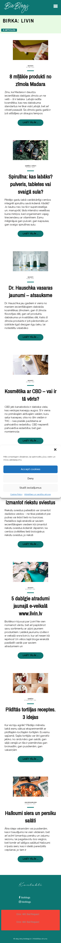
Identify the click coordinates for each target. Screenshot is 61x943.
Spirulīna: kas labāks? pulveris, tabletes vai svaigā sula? (31, 184)
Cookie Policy (16, 494)
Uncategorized (31, 802)
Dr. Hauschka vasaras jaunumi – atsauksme (31, 291)
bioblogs (25, 897)
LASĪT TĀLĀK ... (30, 122)
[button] (56, 450)
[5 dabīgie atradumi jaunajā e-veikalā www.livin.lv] (30, 572)
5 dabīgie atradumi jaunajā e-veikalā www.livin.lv (31, 606)
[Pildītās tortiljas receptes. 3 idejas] (30, 683)
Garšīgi (28, 166)
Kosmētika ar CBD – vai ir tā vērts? (30, 395)
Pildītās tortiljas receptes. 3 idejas (31, 713)
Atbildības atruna (40, 939)
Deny (30, 478)
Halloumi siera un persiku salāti (30, 816)
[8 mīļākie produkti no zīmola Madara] (30, 50)
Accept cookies (30, 469)
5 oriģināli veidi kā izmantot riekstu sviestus (30, 498)
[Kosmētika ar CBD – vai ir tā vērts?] (30, 365)
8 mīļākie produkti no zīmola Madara (30, 80)
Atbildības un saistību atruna (37, 494)
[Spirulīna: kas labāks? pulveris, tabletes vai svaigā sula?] (30, 150)
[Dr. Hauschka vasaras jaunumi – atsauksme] (30, 261)
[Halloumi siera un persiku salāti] (30, 786)
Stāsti (33, 166)
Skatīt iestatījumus (30, 487)
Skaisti (30, 66)
